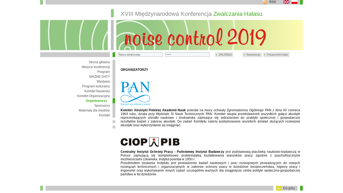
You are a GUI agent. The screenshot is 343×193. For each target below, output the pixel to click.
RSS (272, 2)
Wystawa (103, 81)
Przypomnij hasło (277, 54)
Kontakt (104, 115)
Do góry (289, 188)
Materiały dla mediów (94, 110)
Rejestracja (253, 54)
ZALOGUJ (225, 54)
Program (103, 72)
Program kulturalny (96, 86)
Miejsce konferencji (96, 67)
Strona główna (99, 62)
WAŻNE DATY (99, 77)
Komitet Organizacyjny (93, 96)
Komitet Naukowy (97, 91)
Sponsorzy (102, 105)
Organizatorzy (96, 101)
